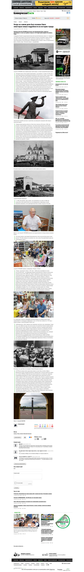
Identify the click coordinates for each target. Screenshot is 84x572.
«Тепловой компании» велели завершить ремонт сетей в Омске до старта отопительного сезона (47, 531)
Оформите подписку (25, 553)
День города (20, 433)
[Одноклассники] (31, 437)
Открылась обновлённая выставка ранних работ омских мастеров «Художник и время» (33, 493)
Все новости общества (18, 546)
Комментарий (16, 473)
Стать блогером (36, 564)
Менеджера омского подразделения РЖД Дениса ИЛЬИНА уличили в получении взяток (62, 91)
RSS (47, 564)
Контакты (30, 564)
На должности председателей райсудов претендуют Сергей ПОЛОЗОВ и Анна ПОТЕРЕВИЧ (62, 126)
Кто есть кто (27, 563)
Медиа (22, 563)
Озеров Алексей (21, 424)
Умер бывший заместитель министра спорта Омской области (61, 106)
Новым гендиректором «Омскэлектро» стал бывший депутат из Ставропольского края (62, 98)
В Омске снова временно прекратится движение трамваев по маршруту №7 (47, 539)
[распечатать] (25, 438)
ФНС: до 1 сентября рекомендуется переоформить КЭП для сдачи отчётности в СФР (63, 120)
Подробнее (52, 569)
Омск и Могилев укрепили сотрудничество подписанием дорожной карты (30, 501)
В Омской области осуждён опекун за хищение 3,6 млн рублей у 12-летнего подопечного (62, 112)
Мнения (37, 563)
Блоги (47, 563)
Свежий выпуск (16, 563)
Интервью (33, 563)
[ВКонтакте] (29, 437)
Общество (17, 512)
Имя (14, 468)
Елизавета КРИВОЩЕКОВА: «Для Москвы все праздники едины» (28, 497)
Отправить (16, 487)
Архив (51, 563)
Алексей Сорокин (27, 433)
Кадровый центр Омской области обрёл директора (26, 527)
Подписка (43, 564)
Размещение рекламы (18, 564)
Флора (15, 433)
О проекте (25, 564)
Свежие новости (61, 81)
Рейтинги (42, 563)
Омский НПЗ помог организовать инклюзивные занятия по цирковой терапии (47, 522)
